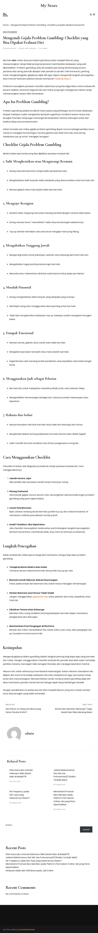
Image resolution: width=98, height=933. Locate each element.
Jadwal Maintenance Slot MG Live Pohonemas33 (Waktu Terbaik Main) (41, 857)
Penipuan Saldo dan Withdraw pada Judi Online (29, 870)
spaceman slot (40, 596)
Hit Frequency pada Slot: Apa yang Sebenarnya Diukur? (19, 794)
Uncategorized (10, 32)
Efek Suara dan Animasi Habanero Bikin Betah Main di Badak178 (21, 773)
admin (44, 48)
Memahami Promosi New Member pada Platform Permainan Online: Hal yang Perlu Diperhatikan (64, 798)
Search (9, 825)
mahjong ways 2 (62, 78)
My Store (49, 5)
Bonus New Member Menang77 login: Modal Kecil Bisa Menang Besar (73, 710)
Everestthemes (27, 929)
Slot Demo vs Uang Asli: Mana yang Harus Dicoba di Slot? (23, 710)
